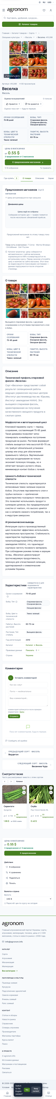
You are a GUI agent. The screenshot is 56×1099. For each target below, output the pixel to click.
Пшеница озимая (9, 983)
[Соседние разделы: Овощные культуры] (21, 37)
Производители (9, 1031)
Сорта (31, 33)
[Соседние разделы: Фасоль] (34, 37)
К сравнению (15, 872)
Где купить (10, 178)
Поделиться (14, 878)
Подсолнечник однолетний (14, 991)
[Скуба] (41, 794)
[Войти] (51, 10)
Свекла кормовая (10, 995)
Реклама (6, 1068)
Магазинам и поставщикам (14, 1064)
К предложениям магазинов (26, 162)
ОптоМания (11, 247)
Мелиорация (7, 966)
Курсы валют (8, 1040)
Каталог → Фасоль (34, 645)
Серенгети (9, 806)
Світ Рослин (23, 247)
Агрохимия (7, 958)
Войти (22, 712)
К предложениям (28, 853)
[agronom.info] (17, 10)
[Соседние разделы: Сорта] (36, 33)
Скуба (34, 806)
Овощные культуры (11, 37)
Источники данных (10, 1060)
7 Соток (31, 245)
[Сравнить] (24, 792)
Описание (39, 178)
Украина (29, 655)
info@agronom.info (14, 942)
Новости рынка (9, 1019)
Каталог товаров (29, 24)
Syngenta (7, 810)
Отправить (14, 716)
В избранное (12, 168)
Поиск (5, 1044)
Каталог (19, 781)
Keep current (36, 1090)
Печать (12, 883)
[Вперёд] (11, 781)
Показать (31, 650)
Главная (5, 33)
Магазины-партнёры (11, 1036)
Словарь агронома (10, 1027)
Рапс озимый (8, 1003)
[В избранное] (24, 788)
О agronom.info (8, 1056)
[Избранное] (44, 10)
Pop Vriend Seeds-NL (39, 810)
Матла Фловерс (43, 245)
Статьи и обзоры (9, 1015)
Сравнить (47, 168)
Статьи (48, 1096)
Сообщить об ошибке (17, 741)
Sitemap (44, 1087)
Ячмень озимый (9, 999)
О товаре (27, 178)
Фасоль (28, 37)
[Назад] (4, 781)
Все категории (8, 971)
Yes (26, 1090)
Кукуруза (6, 987)
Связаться (6, 1072)
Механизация (8, 962)
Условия (5, 1087)
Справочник (7, 1023)
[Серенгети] (14, 794)
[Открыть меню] (3, 10)
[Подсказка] (8, 596)
